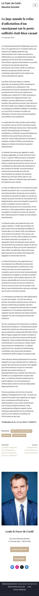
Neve (3, 594)
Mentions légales (16, 587)
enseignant (6, 435)
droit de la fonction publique (21, 431)
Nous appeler (19, 559)
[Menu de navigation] (35, 5)
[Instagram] (17, 567)
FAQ (29, 587)
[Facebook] (12, 567)
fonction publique (19, 435)
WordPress (20, 594)
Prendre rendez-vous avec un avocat (19, 584)
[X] (22, 567)
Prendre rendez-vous (19, 549)
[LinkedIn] (26, 567)
